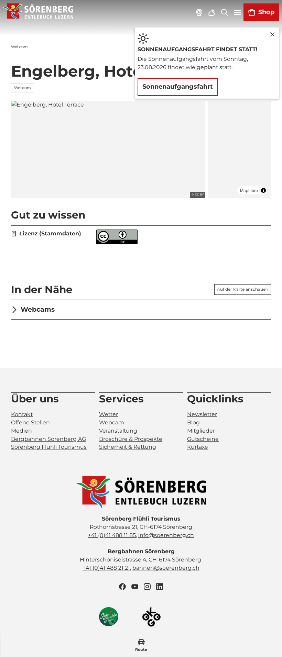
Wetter (108, 414)
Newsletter (202, 414)
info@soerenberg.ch (166, 535)
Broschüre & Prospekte (130, 439)
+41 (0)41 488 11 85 (112, 535)
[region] (239, 149)
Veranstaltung (118, 430)
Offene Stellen (30, 422)
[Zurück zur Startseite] (38, 12)
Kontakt (22, 414)
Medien (21, 430)
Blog (193, 422)
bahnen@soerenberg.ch (165, 568)
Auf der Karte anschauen (242, 289)
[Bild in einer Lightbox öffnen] (141, 492)
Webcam (111, 422)
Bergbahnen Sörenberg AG (48, 439)
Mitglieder (201, 430)
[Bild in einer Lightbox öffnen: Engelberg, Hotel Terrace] (108, 149)
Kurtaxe (197, 447)
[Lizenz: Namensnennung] (117, 242)
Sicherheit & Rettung (127, 447)
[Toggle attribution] (263, 190)
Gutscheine (203, 439)
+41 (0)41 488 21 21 (106, 568)
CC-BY (199, 194)
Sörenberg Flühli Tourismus (49, 447)
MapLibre (249, 190)
